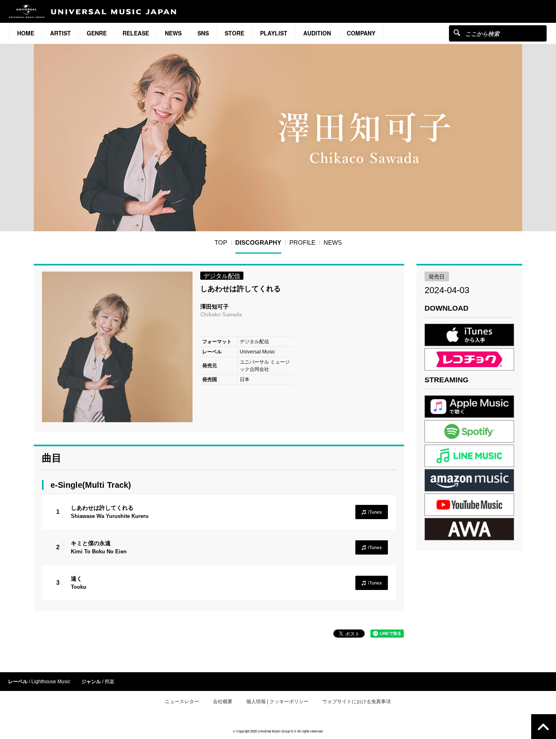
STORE (234, 33)
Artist (60, 33)
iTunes (371, 512)
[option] (117, 347)
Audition (317, 33)
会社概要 (222, 701)
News (173, 33)
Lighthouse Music (50, 681)
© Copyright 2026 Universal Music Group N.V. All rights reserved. (278, 731)
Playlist (273, 33)
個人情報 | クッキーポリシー (277, 701)
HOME (25, 33)
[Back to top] (543, 726)
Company (361, 33)
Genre (97, 33)
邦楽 (109, 681)
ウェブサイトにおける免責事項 (356, 701)
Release (136, 33)
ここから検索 (456, 32)
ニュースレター (182, 701)
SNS (203, 33)
